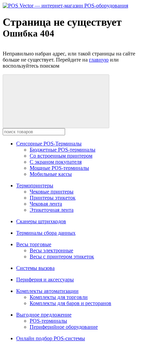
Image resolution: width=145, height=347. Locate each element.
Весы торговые (33, 244)
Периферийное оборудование (64, 327)
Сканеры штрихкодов (41, 221)
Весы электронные (51, 250)
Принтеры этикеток (53, 198)
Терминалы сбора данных (46, 233)
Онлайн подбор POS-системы (50, 338)
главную (99, 60)
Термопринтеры (34, 185)
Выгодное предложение (43, 315)
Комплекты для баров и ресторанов (70, 303)
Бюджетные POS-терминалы (62, 150)
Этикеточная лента (52, 210)
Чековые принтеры (52, 191)
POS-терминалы (48, 321)
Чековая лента (46, 204)
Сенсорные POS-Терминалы (49, 143)
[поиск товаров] (56, 101)
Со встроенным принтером (61, 156)
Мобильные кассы (51, 174)
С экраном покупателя (56, 162)
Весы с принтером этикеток (62, 256)
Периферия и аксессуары (45, 279)
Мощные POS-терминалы (59, 168)
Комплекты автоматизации (47, 291)
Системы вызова (35, 268)
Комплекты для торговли (59, 297)
